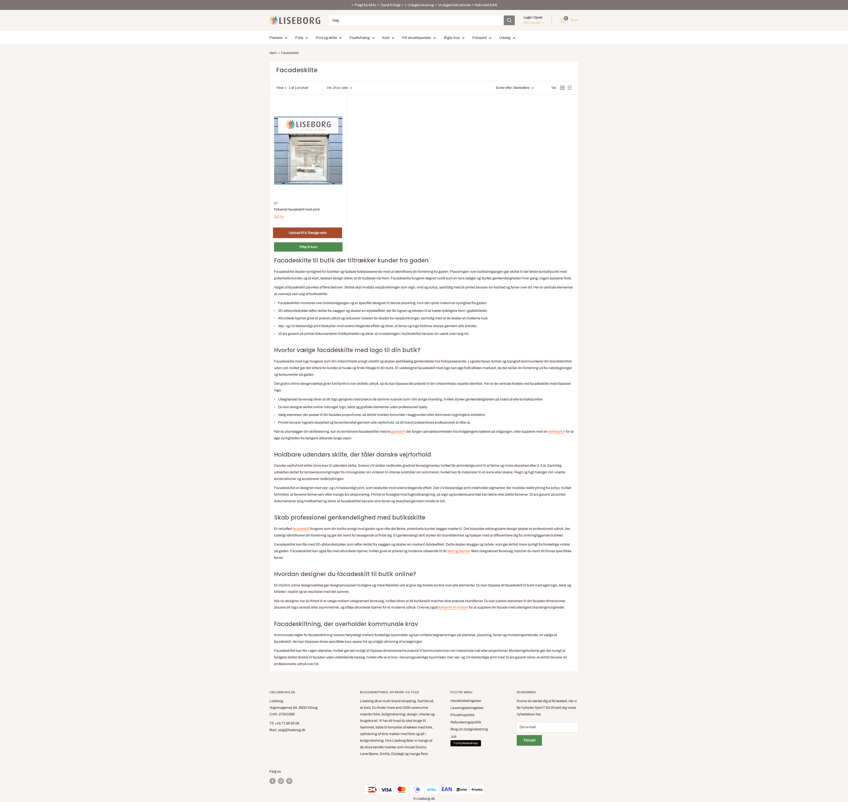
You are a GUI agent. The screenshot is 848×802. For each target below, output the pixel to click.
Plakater (276, 38)
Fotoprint (479, 38)
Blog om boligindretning (469, 729)
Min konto (532, 23)
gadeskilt (398, 431)
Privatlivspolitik (462, 715)
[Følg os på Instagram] (281, 781)
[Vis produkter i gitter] (562, 88)
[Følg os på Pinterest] (289, 781)
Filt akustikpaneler (416, 38)
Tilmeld (529, 740)
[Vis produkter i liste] (570, 88)
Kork (386, 38)
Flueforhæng (360, 38)
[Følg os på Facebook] (272, 781)
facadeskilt (301, 529)
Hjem (273, 53)
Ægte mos (452, 38)
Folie (299, 38)
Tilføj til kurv (308, 247)
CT (276, 203)
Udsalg (505, 38)
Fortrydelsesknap (466, 743)
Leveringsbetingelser (467, 708)
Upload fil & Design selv (308, 233)
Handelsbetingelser (465, 701)
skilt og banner (458, 551)
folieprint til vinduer (453, 607)
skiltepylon (556, 431)
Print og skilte (326, 38)
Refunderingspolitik (465, 722)
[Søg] (509, 20)
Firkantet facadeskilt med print (297, 209)
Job (453, 736)
